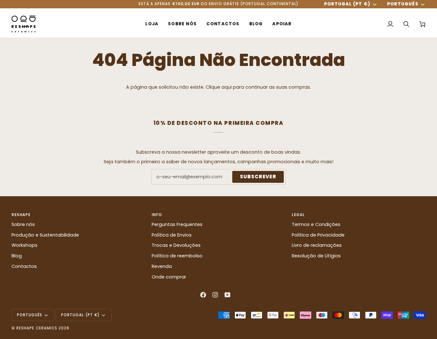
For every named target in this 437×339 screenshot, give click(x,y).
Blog (17, 256)
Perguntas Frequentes (177, 224)
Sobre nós (23, 224)
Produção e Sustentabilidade (45, 235)
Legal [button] (298, 214)
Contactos (24, 266)
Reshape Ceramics (36, 328)
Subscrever (258, 176)
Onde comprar (169, 277)
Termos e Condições (316, 224)
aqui (226, 87)
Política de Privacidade (318, 235)
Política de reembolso (177, 256)
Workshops (24, 245)
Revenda (162, 266)
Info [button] (157, 214)
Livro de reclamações (317, 245)
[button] (151, 24)
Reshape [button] (21, 214)
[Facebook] (203, 295)
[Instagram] (215, 295)
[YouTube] (227, 295)
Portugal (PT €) (347, 4)
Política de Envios (172, 235)
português (402, 4)
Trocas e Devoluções (176, 245)
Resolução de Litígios (316, 256)
